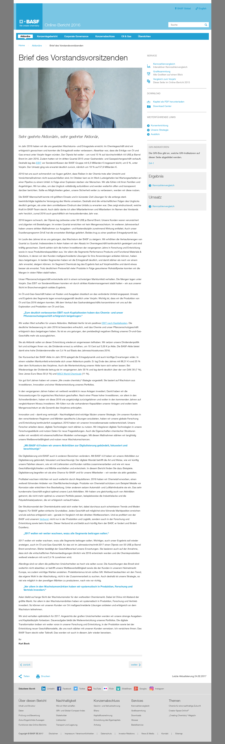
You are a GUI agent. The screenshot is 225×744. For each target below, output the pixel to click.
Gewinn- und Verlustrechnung (107, 706)
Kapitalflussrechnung (103, 715)
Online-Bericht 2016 (62, 24)
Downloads (136, 715)
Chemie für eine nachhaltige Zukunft (185, 706)
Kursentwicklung (159, 125)
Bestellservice (137, 725)
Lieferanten (61, 720)
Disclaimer (53, 733)
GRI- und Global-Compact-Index (70, 710)
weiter (134, 664)
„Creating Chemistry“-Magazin (182, 715)
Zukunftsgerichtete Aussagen (31, 720)
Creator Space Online (179, 710)
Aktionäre (37, 45)
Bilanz (96, 710)
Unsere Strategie (160, 129)
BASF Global (184, 8)
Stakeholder (61, 715)
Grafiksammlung (138, 710)
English (202, 8)
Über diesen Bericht (32, 701)
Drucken (45, 676)
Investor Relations (127, 733)
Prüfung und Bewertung (29, 715)
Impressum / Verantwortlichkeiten (79, 733)
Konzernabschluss (107, 701)
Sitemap (179, 733)
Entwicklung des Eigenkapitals (107, 720)
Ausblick (155, 134)
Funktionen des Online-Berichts (32, 725)
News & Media (148, 733)
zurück (26, 664)
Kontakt (164, 733)
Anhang (97, 725)
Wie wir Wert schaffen (65, 706)
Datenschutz (106, 733)
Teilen (27, 676)
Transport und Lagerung (66, 725)
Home (22, 45)
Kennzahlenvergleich (163, 185)
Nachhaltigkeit (66, 701)
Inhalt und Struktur (27, 706)
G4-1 (151, 163)
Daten (21, 710)
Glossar (134, 720)
